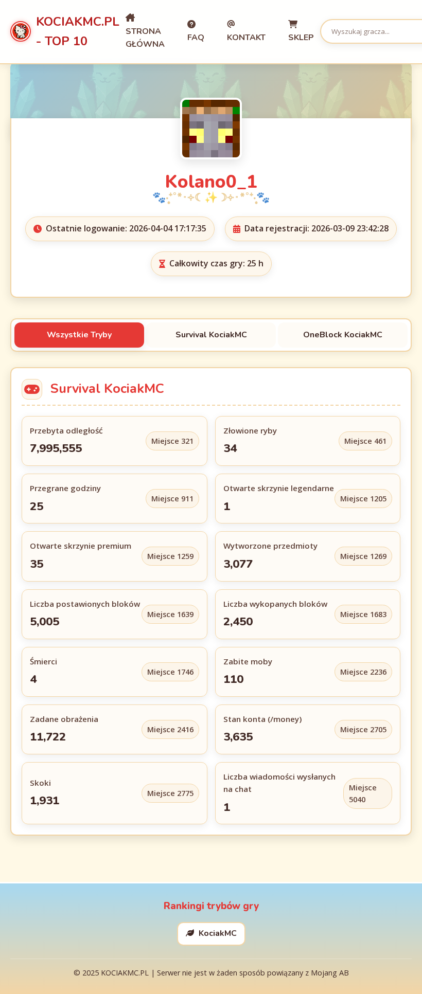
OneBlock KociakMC (342, 334)
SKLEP (301, 37)
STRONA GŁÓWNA (145, 38)
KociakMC (217, 933)
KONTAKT (246, 37)
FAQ (195, 37)
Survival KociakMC (211, 334)
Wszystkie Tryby (79, 334)
